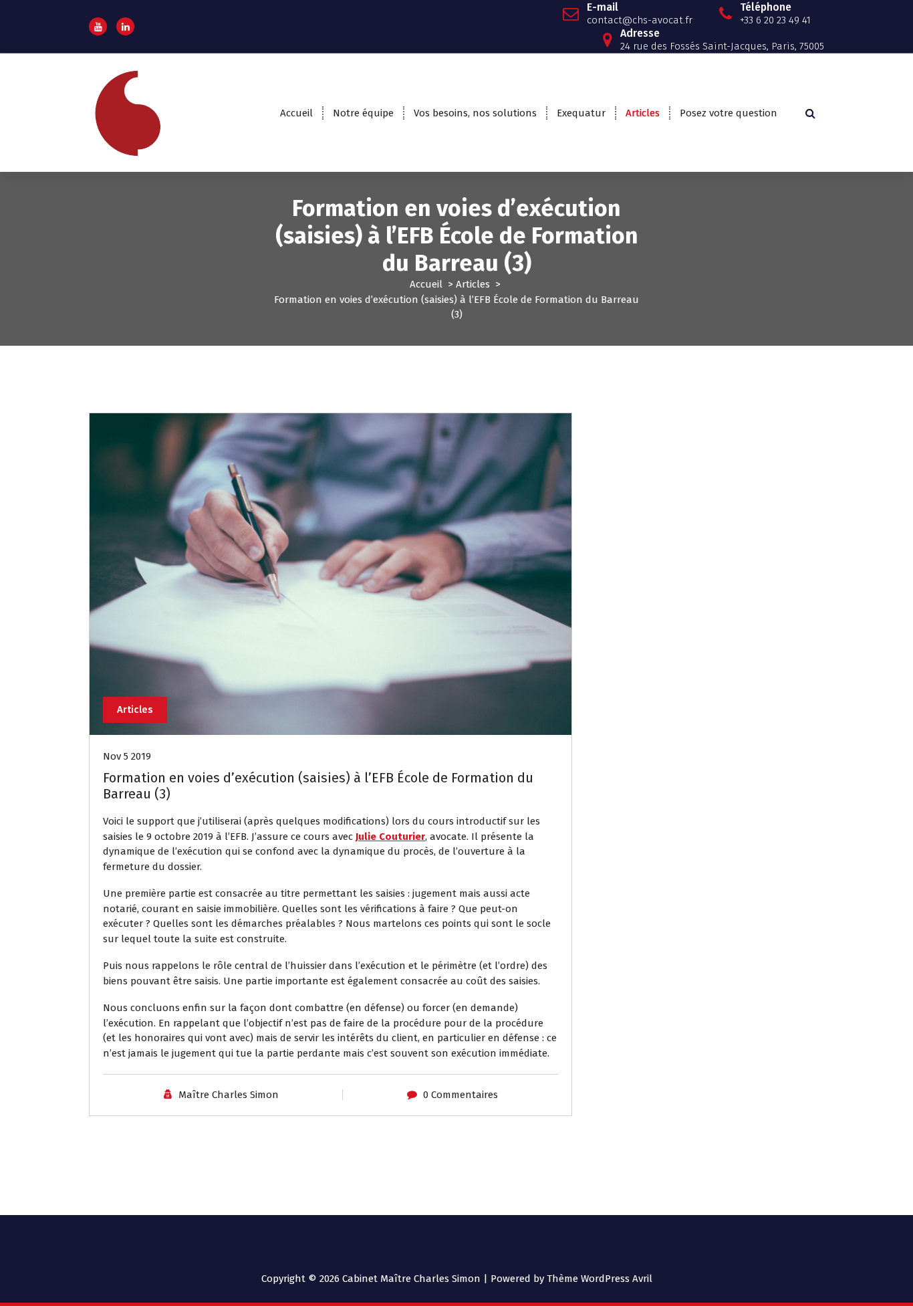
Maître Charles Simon (228, 1095)
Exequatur (581, 113)
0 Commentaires (460, 1095)
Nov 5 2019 (127, 756)
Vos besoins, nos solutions (475, 113)
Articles (643, 113)
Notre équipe (363, 113)
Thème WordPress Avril (599, 1279)
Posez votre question (728, 113)
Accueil (296, 113)
